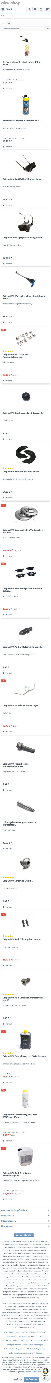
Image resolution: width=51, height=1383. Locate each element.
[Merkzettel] (34, 9)
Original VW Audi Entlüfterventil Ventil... (23, 647)
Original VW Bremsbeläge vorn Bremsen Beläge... (22, 589)
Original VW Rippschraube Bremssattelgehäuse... (15, 765)
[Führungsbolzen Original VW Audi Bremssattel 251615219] (25, 806)
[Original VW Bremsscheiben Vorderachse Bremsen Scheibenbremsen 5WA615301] (25, 514)
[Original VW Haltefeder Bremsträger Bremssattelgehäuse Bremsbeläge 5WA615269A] (25, 689)
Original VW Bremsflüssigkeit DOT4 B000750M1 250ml (20, 1115)
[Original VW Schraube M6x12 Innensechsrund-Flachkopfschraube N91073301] (25, 865)
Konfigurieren (31, 1379)
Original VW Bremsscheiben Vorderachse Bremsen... (23, 531)
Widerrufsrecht (26, 1340)
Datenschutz (8, 1349)
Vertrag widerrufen (24, 1235)
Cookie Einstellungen (10, 1340)
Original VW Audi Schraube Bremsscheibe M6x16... (23, 999)
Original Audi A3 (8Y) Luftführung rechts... (23, 237)
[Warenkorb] (47, 9)
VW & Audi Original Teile (36, 1349)
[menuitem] (6, 9)
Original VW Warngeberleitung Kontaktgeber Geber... (25, 297)
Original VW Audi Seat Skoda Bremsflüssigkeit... (17, 1174)
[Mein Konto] (40, 9)
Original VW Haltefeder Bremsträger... (21, 705)
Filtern (8, 23)
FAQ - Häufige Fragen (12, 1332)
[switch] (45, 1378)
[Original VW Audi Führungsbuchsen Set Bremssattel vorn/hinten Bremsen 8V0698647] (25, 923)
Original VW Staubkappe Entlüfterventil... (23, 413)
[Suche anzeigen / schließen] (28, 9)
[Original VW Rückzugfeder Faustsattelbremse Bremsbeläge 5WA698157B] (25, 338)
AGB (41, 1336)
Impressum (20, 1349)
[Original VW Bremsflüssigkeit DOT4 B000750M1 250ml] (25, 1099)
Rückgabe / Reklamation (28, 1336)
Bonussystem (11, 1336)
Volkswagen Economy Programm (21, 1353)
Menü (9, 9)
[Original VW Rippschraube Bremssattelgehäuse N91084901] (25, 748)
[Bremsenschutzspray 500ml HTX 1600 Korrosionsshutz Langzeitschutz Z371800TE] (25, 105)
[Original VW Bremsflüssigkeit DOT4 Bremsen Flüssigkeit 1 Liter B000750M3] (25, 1040)
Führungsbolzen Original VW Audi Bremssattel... (19, 823)
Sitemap (39, 1353)
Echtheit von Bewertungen (33, 1345)
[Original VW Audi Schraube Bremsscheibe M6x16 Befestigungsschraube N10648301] (25, 982)
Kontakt (42, 1332)
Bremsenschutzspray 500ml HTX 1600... (22, 120)
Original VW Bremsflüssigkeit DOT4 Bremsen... (25, 1056)
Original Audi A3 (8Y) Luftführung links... (23, 179)
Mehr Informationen (34, 1372)
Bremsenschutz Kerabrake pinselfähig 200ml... (21, 63)
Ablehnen (17, 1379)
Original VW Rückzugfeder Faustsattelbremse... (15, 355)
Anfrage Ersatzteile (29, 1332)
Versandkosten (35, 1241)
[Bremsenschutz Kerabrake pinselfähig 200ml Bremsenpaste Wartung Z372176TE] (25, 46)
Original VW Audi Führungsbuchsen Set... (23, 939)
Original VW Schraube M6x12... (18, 881)
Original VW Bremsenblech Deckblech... (22, 471)
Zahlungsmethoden (13, 1345)
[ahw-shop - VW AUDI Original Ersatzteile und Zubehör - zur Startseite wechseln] (10, 3)
